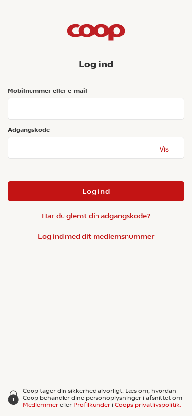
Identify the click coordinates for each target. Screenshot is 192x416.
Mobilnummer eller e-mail (47, 90)
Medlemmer (40, 404)
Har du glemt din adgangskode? (96, 216)
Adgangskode (29, 129)
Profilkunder (91, 404)
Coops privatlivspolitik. (148, 404)
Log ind (96, 191)
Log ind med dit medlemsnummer (96, 236)
